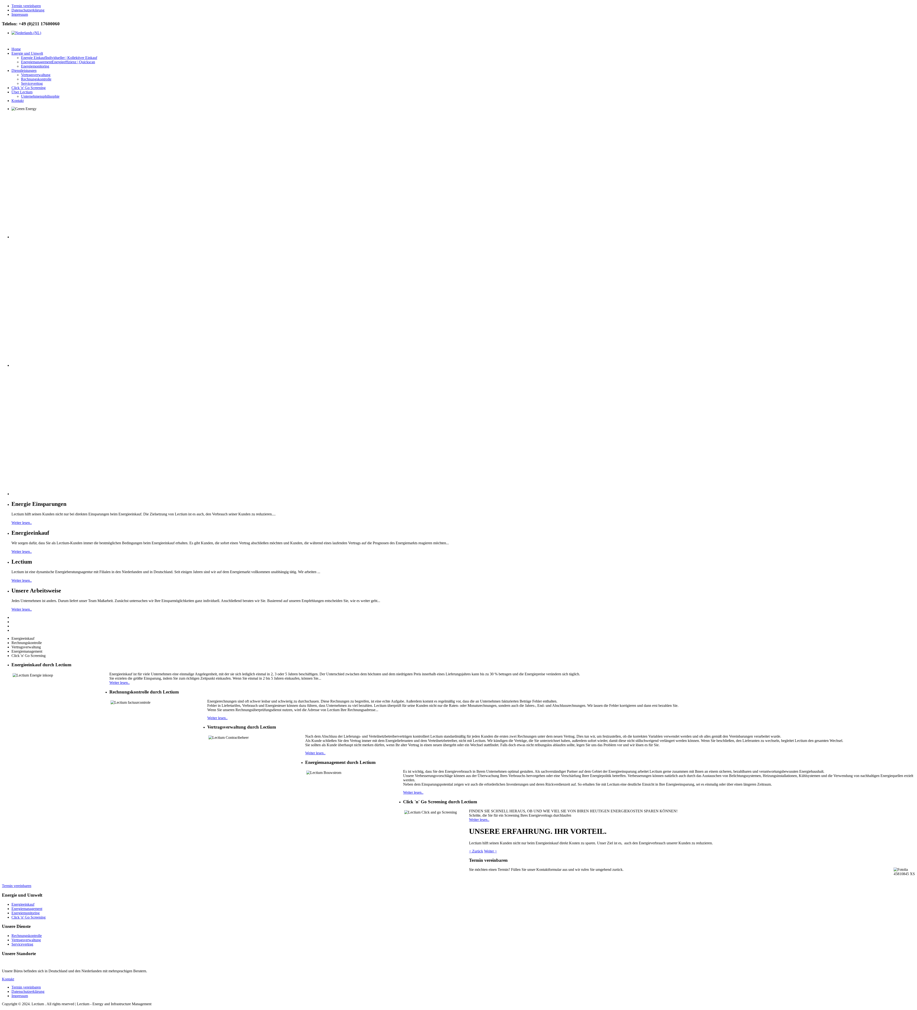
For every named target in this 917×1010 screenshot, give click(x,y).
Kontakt (8, 979)
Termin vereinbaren (16, 886)
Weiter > (490, 851)
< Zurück (476, 851)
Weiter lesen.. (21, 523)
